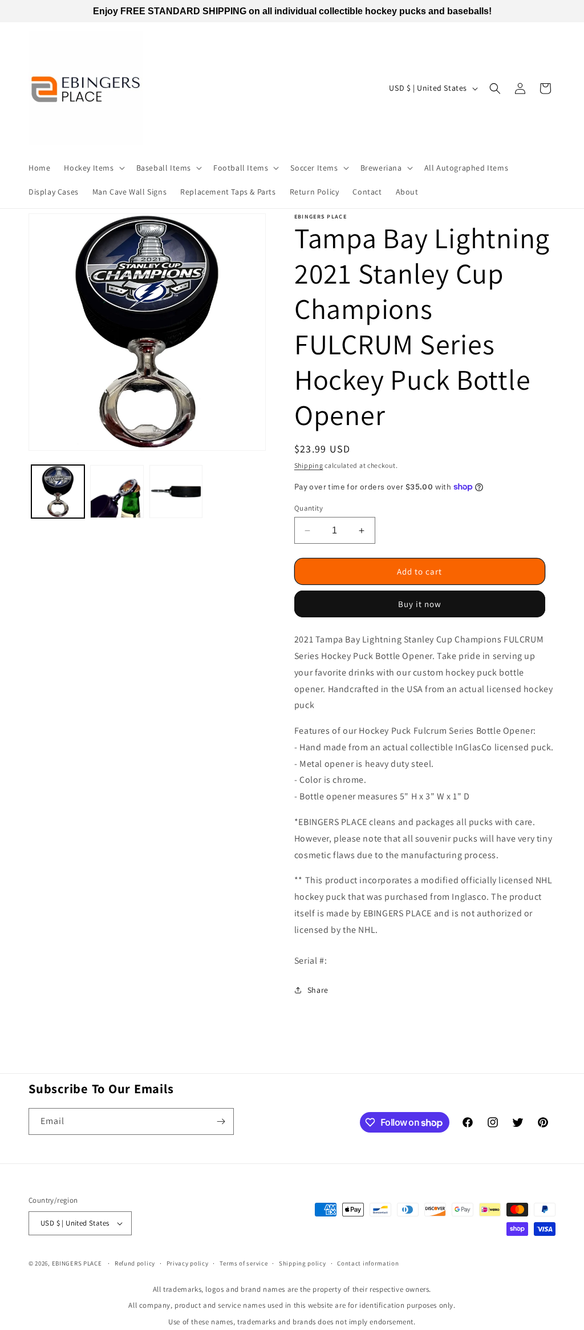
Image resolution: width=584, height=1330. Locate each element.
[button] (93, 168)
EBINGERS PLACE (77, 1263)
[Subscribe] (220, 1121)
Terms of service (243, 1263)
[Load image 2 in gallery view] (116, 491)
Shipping (308, 465)
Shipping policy (302, 1263)
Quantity (308, 508)
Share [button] (317, 990)
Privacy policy (188, 1263)
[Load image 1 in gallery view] (57, 491)
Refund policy (135, 1263)
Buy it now (419, 604)
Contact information (368, 1263)
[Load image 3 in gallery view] (175, 491)
